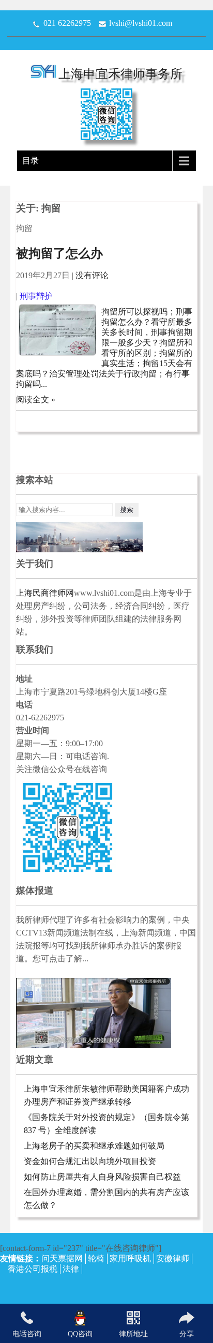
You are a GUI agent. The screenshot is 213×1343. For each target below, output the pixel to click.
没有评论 (92, 275)
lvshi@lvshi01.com (140, 23)
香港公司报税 (32, 1268)
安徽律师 (172, 1258)
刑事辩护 (36, 296)
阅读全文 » (35, 399)
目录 (30, 160)
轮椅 (96, 1258)
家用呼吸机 (130, 1258)
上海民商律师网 (45, 592)
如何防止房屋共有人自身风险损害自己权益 (102, 1176)
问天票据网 (62, 1258)
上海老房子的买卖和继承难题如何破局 (94, 1145)
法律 (71, 1268)
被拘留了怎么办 (59, 253)
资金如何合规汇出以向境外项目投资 (90, 1161)
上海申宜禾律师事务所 (120, 74)
